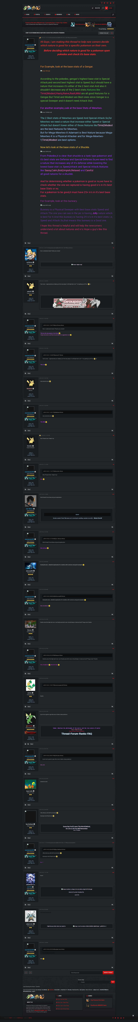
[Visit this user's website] (25, 744)
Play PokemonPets (80, 24)
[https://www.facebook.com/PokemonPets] (101, 2)
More (77, 14)
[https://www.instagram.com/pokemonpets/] (113, 2)
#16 (113, 678)
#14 (113, 619)
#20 (113, 809)
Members (59, 14)
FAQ (69, 14)
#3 (113, 280)
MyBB (10, 1017)
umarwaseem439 (73, 37)
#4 (113, 318)
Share (29, 243)
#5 (113, 348)
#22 (113, 872)
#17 (113, 711)
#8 (113, 435)
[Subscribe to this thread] (112, 33)
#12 (113, 561)
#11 (113, 531)
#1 (113, 37)
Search (48, 14)
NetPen (30, 1017)
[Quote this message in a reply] (112, 243)
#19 (113, 778)
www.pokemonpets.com (40, 1010)
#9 (113, 464)
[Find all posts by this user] (25, 243)
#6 (113, 378)
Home (27, 14)
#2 (113, 247)
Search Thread (108, 972)
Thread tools (103, 33)
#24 (113, 942)
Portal (37, 14)
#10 (113, 494)
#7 (113, 405)
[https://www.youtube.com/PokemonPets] (110, 2)
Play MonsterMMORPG (101, 24)
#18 (113, 748)
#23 (113, 909)
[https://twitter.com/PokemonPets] (104, 2)
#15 (113, 648)
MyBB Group (20, 1017)
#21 (113, 842)
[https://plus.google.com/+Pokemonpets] (107, 2)
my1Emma (70, 247)
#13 (113, 589)
